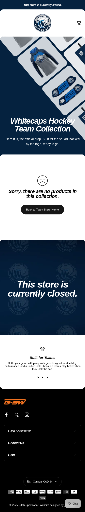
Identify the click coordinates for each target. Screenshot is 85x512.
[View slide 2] (42, 377)
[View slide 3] (47, 377)
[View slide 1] (37, 377)
